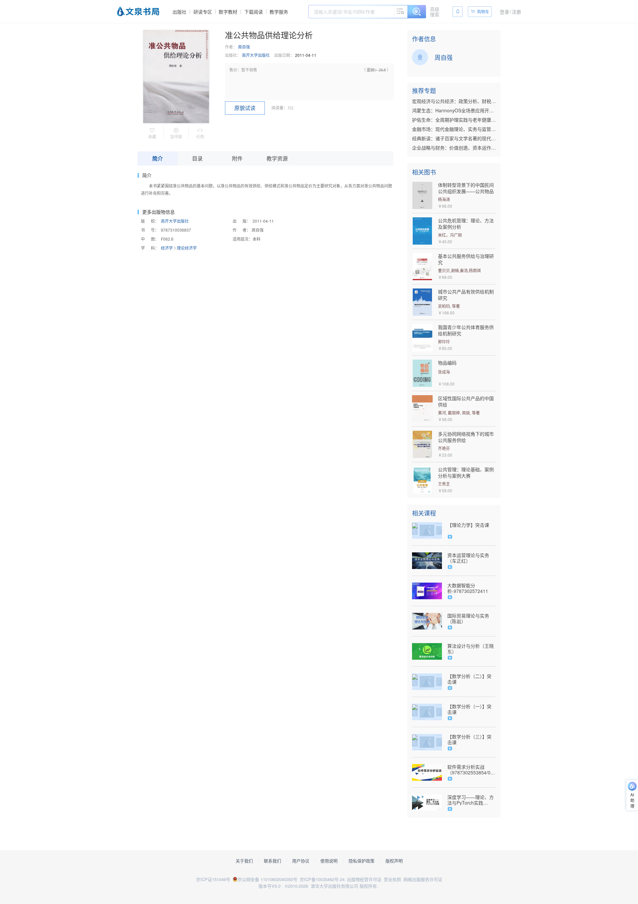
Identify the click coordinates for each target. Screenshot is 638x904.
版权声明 (394, 861)
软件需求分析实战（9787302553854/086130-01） (471, 769)
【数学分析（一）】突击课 (469, 709)
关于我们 (244, 861)
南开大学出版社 (256, 55)
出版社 (179, 11)
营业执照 (392, 879)
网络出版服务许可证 (422, 879)
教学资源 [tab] (277, 158)
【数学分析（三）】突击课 (469, 739)
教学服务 (278, 11)
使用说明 (329, 861)
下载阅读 (253, 11)
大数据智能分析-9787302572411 (467, 588)
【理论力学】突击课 (468, 525)
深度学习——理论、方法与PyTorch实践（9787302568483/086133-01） (471, 800)
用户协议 (300, 861)
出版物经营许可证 (364, 879)
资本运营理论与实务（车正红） (468, 558)
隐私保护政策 (361, 861)
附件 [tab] (237, 158)
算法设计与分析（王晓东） (470, 648)
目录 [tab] (197, 158)
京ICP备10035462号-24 (322, 879)
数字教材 (228, 11)
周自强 (244, 47)
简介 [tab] (157, 158)
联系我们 (272, 861)
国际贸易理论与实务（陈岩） (468, 618)
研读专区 (202, 11)
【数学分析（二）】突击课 (469, 679)
